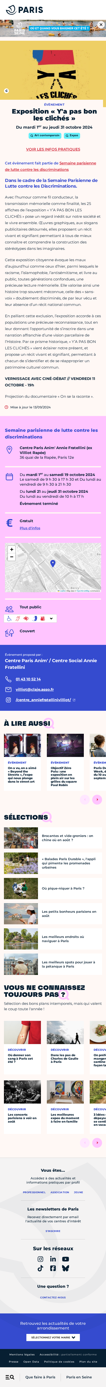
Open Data (31, 1361)
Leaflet (62, 590)
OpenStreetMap (83, 590)
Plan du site (88, 1361)
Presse (13, 1361)
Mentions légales (22, 1354)
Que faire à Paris (40, 1377)
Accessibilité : (68, 1354)
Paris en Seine (79, 1377)
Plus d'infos (30, 528)
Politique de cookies (59, 1361)
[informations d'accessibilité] (30, 618)
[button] (52, 564)
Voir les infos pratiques (53, 149)
